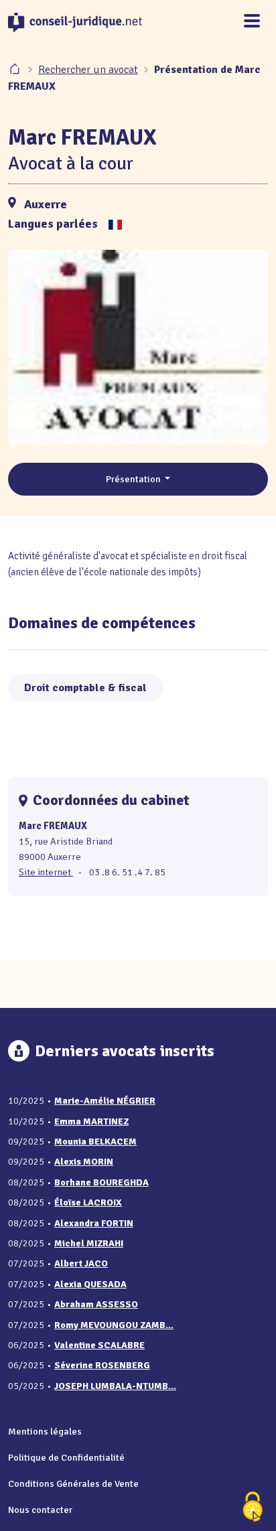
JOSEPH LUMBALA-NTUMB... (115, 1386)
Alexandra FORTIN (93, 1223)
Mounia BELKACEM (95, 1141)
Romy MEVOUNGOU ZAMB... (114, 1325)
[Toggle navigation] (252, 21)
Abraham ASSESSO (96, 1304)
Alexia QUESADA (90, 1284)
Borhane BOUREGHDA (101, 1182)
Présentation (134, 479)
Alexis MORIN (83, 1161)
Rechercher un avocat (88, 69)
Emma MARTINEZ (91, 1121)
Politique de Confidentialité (66, 1457)
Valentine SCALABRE (99, 1345)
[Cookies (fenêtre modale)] (252, 1508)
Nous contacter (40, 1510)
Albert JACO (81, 1263)
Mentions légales (45, 1431)
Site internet (46, 872)
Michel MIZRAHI (88, 1243)
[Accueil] (16, 69)
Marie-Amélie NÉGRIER (104, 1100)
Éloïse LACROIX (88, 1202)
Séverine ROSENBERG (102, 1365)
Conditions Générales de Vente (73, 1483)
